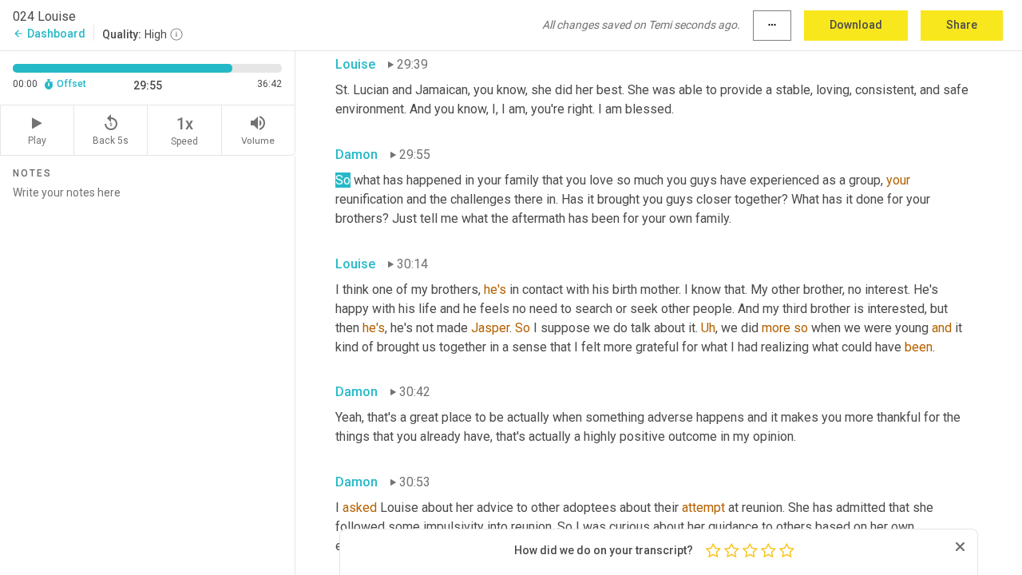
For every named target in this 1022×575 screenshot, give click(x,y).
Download (856, 24)
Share (961, 24)
